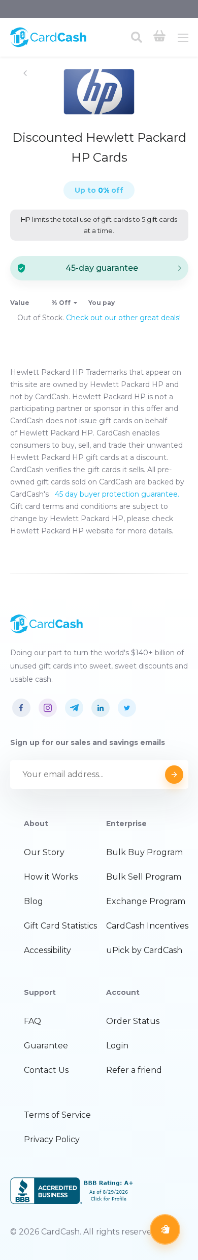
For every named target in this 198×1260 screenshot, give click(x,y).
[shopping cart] (159, 37)
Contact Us (46, 1070)
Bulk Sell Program (143, 877)
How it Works (51, 877)
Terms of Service (57, 1115)
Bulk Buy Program (144, 852)
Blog (33, 901)
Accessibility (47, 950)
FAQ (32, 1021)
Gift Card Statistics (60, 926)
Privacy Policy (52, 1139)
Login (117, 1045)
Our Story (44, 852)
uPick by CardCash (144, 950)
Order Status (132, 1021)
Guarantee (46, 1045)
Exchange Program (145, 901)
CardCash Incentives (147, 926)
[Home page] (48, 44)
